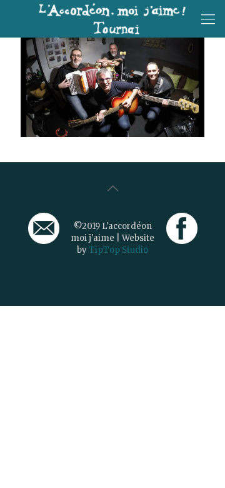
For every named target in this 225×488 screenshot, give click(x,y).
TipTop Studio (118, 250)
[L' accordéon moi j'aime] (112, 18)
